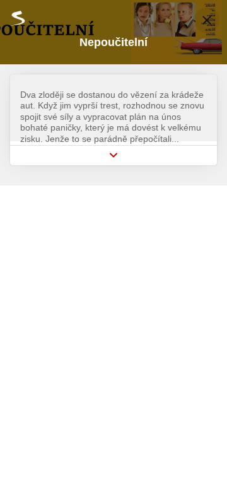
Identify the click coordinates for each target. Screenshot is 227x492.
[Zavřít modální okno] (206, 20)
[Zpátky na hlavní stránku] (12, 18)
